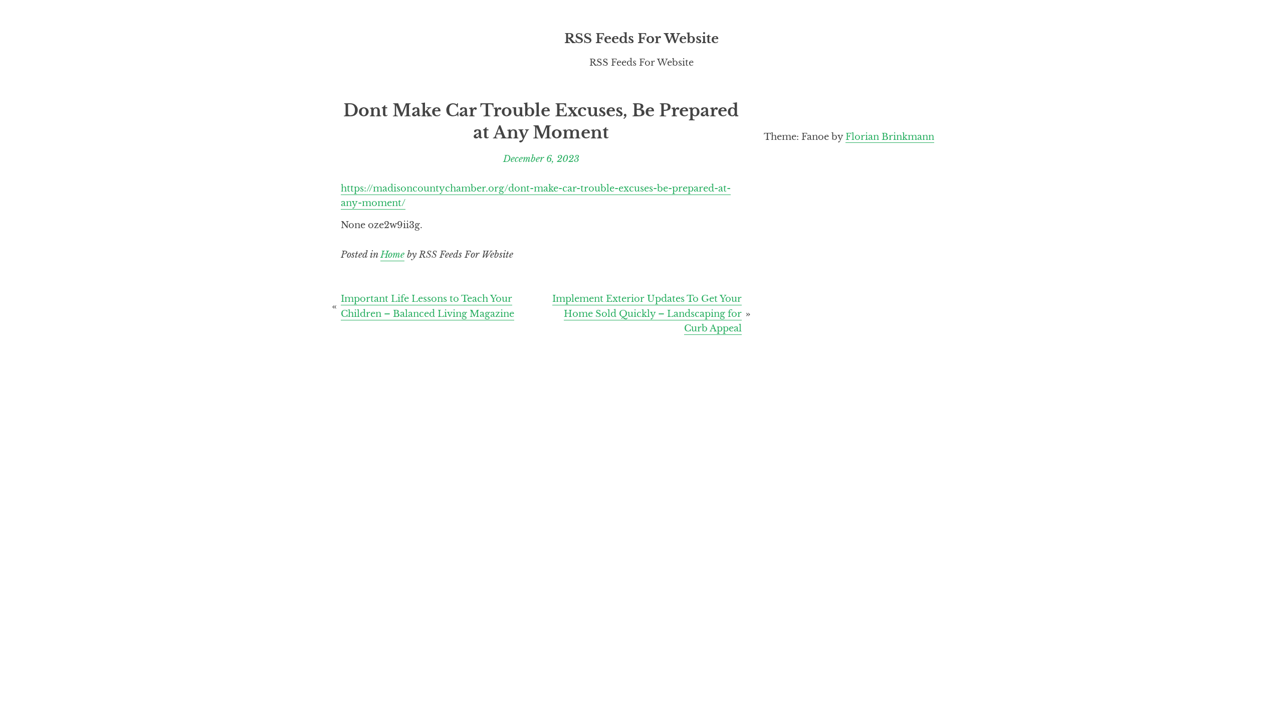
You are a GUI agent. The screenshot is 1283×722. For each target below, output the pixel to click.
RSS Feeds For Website (641, 39)
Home (392, 254)
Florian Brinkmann (889, 136)
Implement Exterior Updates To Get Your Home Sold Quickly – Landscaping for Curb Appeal (647, 313)
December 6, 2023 (541, 158)
